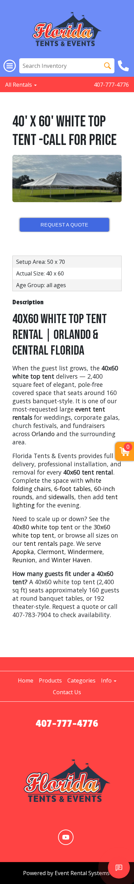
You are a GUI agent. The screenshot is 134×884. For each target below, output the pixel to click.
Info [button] (107, 680)
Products (50, 680)
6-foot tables (72, 488)
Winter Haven (71, 560)
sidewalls (61, 497)
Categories (81, 680)
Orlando (43, 434)
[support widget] (119, 868)
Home (25, 680)
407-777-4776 (111, 84)
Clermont (50, 552)
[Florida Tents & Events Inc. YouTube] (66, 837)
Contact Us (67, 692)
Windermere (85, 552)
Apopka (23, 552)
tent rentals (41, 543)
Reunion (23, 560)
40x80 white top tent (42, 527)
